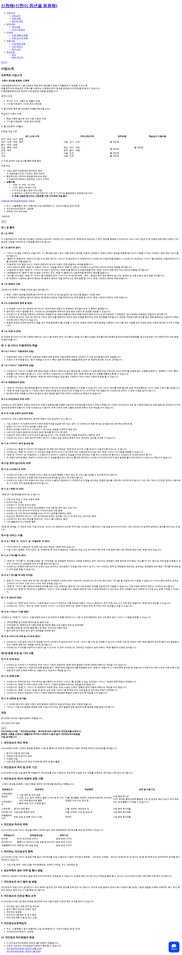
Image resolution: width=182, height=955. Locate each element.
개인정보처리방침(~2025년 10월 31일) (24, 948)
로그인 (4, 62)
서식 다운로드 (18, 30)
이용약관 (5, 201)
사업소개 (10, 13)
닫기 (4, 222)
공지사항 (10, 24)
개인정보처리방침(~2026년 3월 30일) (23, 951)
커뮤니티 (10, 41)
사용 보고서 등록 (20, 38)
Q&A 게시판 (17, 57)
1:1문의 (31, 201)
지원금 (9, 32)
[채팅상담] (174, 947)
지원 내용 (16, 18)
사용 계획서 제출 (20, 35)
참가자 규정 (17, 21)
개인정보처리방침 (18, 201)
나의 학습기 (17, 46)
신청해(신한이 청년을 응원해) (29, 5)
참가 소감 (16, 49)
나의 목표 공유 (19, 44)
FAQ (14, 55)
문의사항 (10, 52)
